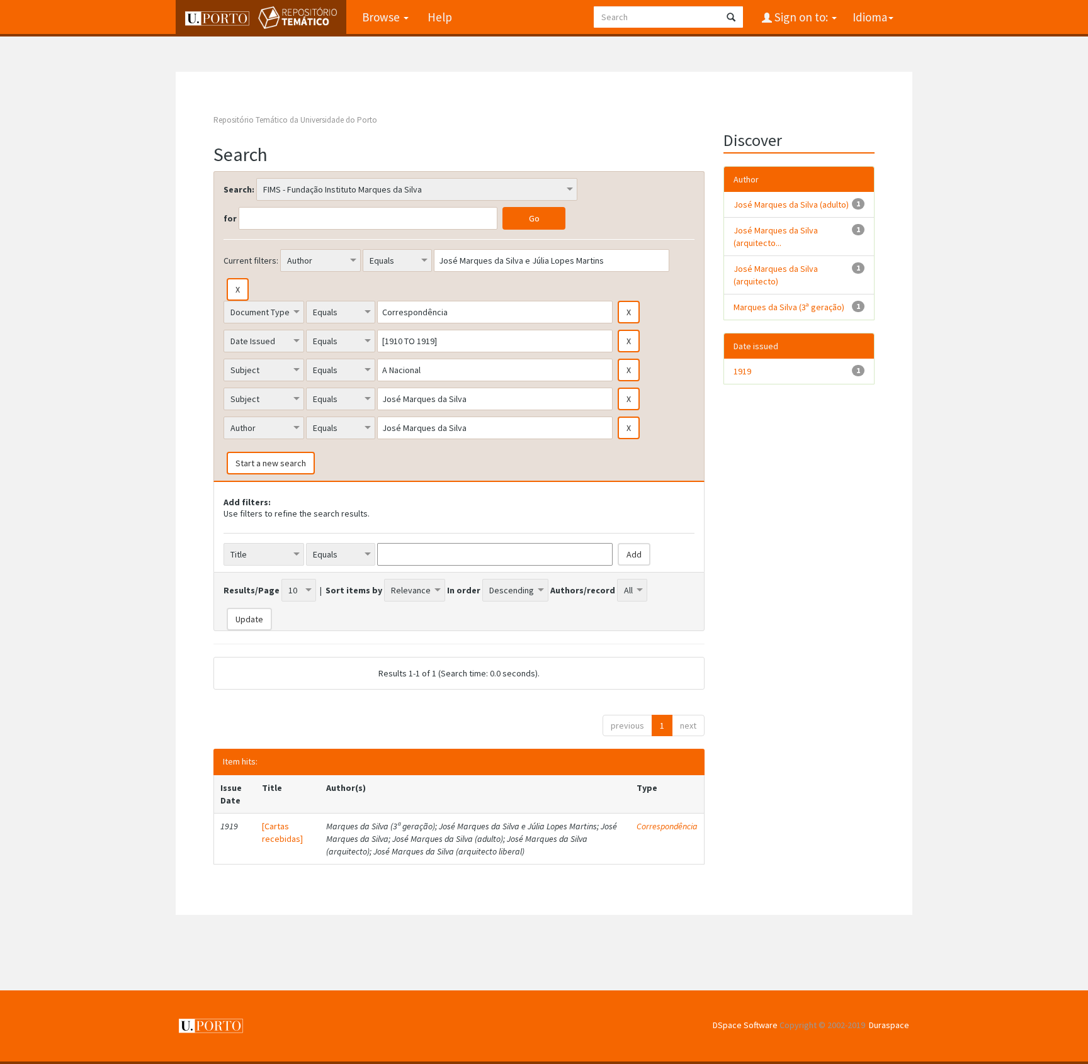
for (230, 218)
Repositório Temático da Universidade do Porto (295, 120)
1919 (742, 371)
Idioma (870, 17)
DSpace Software (745, 1025)
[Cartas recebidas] (282, 832)
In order (463, 590)
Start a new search (270, 463)
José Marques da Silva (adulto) (791, 204)
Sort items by (354, 590)
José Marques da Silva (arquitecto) (776, 275)
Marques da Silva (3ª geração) (789, 307)
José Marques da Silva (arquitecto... (776, 237)
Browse (382, 17)
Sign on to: (801, 17)
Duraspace (889, 1025)
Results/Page (252, 590)
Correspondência (667, 826)
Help (440, 17)
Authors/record (582, 590)
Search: (239, 189)
